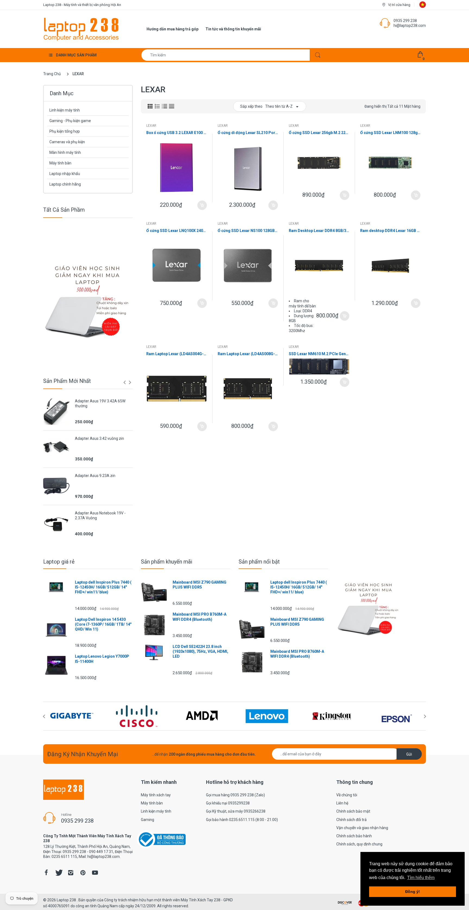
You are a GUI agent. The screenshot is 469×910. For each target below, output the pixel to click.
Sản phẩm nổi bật (259, 561)
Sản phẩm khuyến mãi (166, 561)
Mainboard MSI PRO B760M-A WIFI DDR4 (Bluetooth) (199, 616)
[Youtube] (95, 872)
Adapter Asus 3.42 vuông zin (99, 438)
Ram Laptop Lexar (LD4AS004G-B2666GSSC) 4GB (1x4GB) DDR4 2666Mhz (176, 354)
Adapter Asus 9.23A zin (95, 475)
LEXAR (151, 126)
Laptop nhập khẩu (64, 173)
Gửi (409, 754)
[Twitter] (58, 872)
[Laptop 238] (81, 29)
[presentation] (124, 382)
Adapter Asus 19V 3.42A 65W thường (100, 403)
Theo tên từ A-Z (279, 106)
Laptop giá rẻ (59, 561)
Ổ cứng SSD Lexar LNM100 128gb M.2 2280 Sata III (390, 133)
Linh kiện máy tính (64, 110)
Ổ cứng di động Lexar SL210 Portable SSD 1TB (248, 133)
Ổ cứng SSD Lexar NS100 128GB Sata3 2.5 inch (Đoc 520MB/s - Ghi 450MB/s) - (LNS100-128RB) (248, 230)
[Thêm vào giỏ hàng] (202, 205)
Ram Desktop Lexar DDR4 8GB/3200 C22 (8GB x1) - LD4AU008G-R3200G (319, 230)
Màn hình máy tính (65, 152)
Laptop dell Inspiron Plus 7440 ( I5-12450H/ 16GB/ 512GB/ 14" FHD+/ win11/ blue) (103, 587)
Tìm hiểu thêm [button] (421, 877)
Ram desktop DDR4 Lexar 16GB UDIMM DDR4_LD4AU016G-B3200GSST (390, 230)
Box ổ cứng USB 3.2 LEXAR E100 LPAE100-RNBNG (176, 133)
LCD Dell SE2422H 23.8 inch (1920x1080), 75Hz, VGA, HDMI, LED (200, 651)
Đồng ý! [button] (412, 891)
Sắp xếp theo (251, 106)
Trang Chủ (52, 74)
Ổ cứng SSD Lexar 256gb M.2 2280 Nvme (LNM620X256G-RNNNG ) (319, 133)
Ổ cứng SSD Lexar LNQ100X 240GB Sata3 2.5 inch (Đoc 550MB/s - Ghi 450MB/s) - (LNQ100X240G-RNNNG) (176, 230)
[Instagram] (71, 872)
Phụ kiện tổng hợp (64, 131)
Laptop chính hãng (65, 184)
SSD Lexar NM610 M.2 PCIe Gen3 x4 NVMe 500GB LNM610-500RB (319, 354)
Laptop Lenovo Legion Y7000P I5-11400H (102, 658)
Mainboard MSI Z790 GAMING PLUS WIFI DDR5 (199, 584)
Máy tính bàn (60, 163)
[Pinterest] (83, 872)
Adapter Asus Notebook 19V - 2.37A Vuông (100, 515)
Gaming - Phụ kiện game (70, 121)
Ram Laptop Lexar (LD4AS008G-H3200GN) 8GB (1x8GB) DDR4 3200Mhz (248, 354)
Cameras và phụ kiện (67, 142)
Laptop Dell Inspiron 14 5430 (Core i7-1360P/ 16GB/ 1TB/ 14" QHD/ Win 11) (103, 624)
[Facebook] (46, 872)
